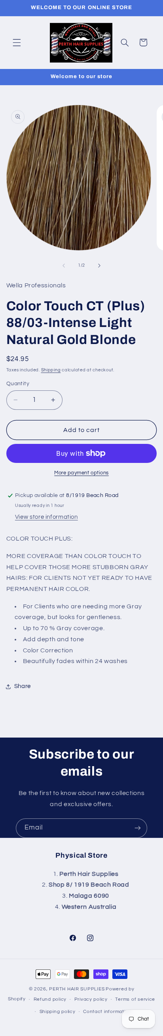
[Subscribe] (138, 828)
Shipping (51, 370)
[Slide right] (99, 265)
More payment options (81, 473)
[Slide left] (63, 265)
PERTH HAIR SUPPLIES (76, 989)
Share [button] (22, 686)
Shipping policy (58, 1011)
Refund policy (50, 999)
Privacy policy (91, 999)
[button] (17, 42)
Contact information (107, 1011)
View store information (46, 517)
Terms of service (135, 999)
